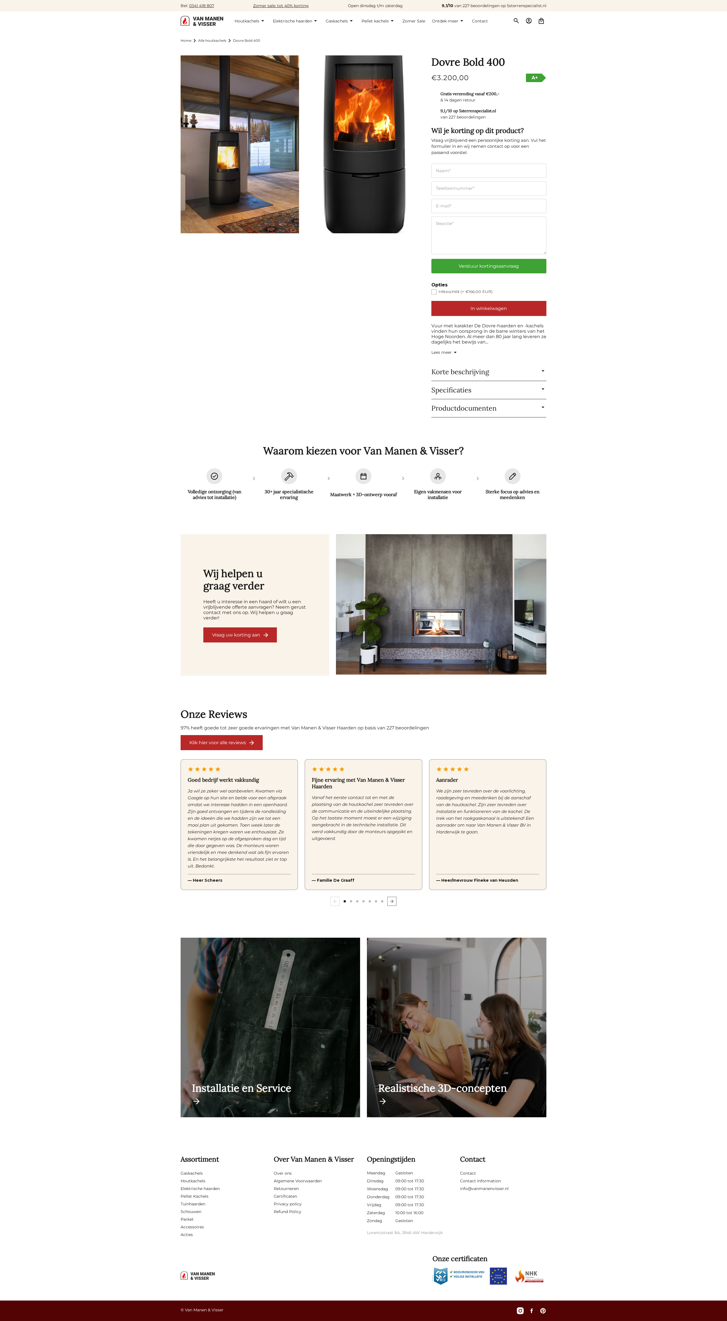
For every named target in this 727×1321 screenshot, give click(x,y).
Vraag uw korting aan (236, 635)
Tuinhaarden (193, 1203)
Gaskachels (192, 1173)
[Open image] (441, 605)
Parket (187, 1219)
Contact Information (480, 1180)
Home (186, 40)
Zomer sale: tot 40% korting (281, 5)
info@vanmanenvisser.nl (484, 1188)
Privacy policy (288, 1203)
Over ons (283, 1173)
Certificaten (285, 1196)
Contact (468, 1173)
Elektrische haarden (200, 1188)
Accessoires (192, 1227)
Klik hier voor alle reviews (217, 742)
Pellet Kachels (194, 1196)
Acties (187, 1234)
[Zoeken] (516, 20)
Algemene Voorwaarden (298, 1180)
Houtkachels (193, 1180)
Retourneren (286, 1188)
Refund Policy (287, 1211)
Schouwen (191, 1211)
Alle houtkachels (212, 40)
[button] (250, 21)
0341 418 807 (201, 5)
